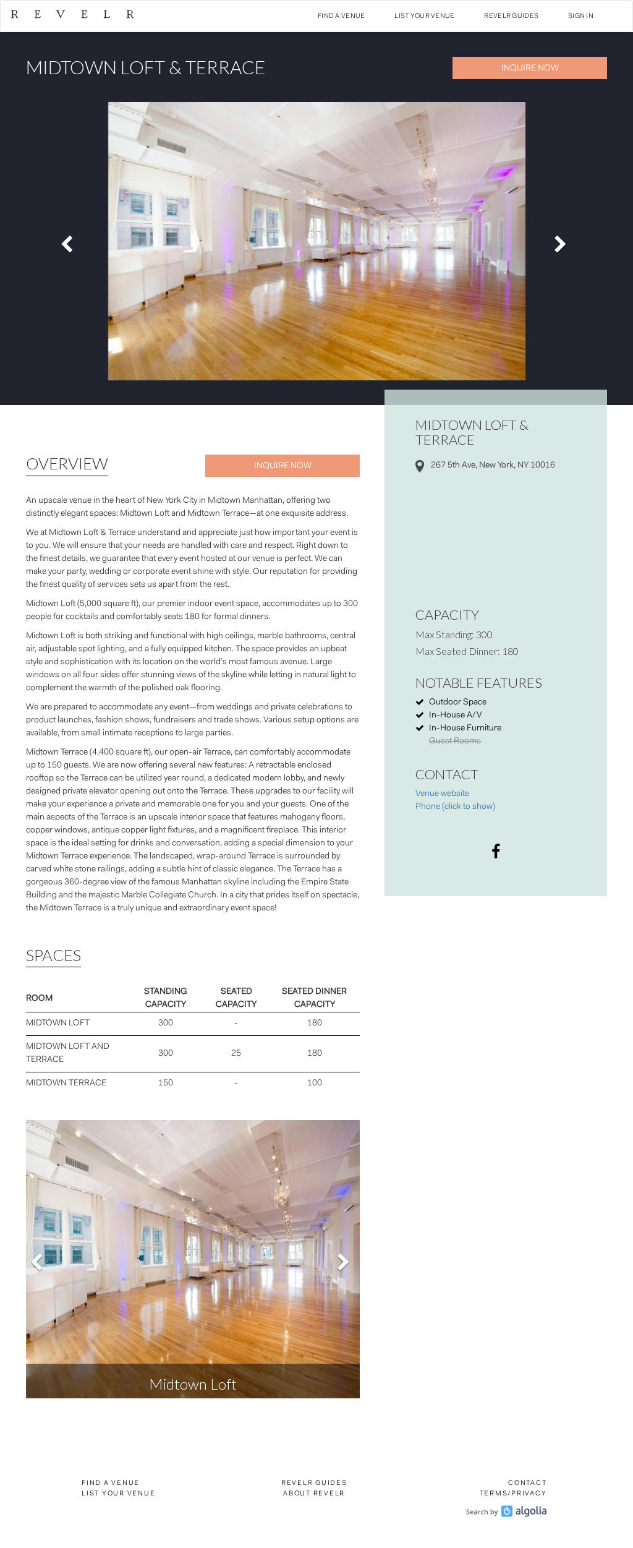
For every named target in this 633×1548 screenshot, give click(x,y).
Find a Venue (341, 16)
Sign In (580, 16)
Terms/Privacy (513, 1493)
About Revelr (314, 1493)
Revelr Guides (511, 16)
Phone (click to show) (455, 807)
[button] (69, 241)
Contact (527, 1483)
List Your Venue (424, 16)
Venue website (442, 794)
